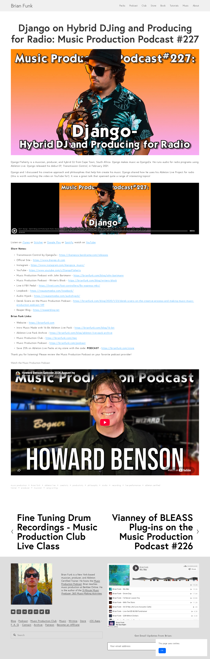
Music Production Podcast (80, 582)
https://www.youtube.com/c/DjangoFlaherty (55, 270)
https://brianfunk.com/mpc (61, 337)
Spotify (69, 242)
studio (105, 485)
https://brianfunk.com (41, 322)
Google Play (54, 242)
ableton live (50, 485)
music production (19, 485)
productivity (78, 485)
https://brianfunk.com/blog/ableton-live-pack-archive (81, 332)
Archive (38, 624)
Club (144, 5)
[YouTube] (13, 611)
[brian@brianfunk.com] (36, 611)
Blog (13, 620)
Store (153, 5)
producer (25, 488)
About (196, 5)
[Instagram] (19, 611)
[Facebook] (47, 611)
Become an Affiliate (68, 624)
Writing (73, 620)
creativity (64, 485)
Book (163, 5)
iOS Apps (95, 620)
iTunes (26, 242)
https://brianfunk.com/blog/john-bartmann (99, 275)
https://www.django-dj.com (49, 260)
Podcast (133, 5)
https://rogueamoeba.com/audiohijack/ (57, 295)
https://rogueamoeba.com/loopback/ (52, 290)
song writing (52, 488)
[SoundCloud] (24, 611)
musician (38, 488)
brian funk (35, 485)
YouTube (91, 242)
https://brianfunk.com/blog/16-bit (94, 327)
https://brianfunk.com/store (117, 348)
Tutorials (174, 5)
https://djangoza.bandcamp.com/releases (83, 254)
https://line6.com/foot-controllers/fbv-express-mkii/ (69, 285)
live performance (133, 485)
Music (186, 5)
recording (116, 485)
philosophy (93, 485)
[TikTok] (30, 611)
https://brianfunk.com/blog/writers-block (92, 280)
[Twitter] (41, 611)
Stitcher (38, 242)
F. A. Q (15, 624)
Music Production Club (43, 620)
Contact (26, 624)
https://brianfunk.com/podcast (67, 342)
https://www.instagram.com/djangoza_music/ (58, 265)
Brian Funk (22, 6)
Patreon (49, 624)
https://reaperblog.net (46, 309)
